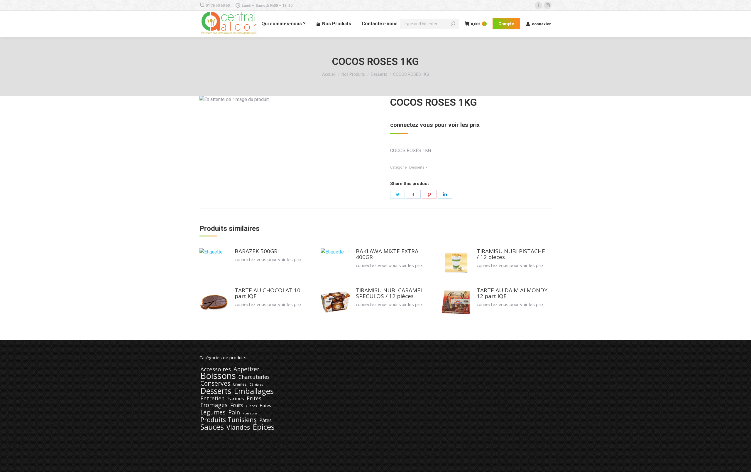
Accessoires (215, 369)
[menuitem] (283, 24)
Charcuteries (254, 377)
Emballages (254, 391)
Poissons (250, 413)
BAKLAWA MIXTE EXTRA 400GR (387, 254)
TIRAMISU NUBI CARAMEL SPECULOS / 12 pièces (389, 293)
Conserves (215, 383)
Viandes (238, 427)
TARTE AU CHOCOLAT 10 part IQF (267, 293)
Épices (264, 427)
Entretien (212, 398)
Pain (234, 412)
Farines (235, 399)
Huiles (265, 405)
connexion (542, 24)
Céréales (256, 384)
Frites (254, 398)
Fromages (214, 405)
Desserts (416, 167)
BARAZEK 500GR (256, 251)
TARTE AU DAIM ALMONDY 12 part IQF (512, 293)
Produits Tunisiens (228, 420)
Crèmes (240, 384)
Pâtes (265, 420)
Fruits (236, 405)
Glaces (251, 406)
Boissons (218, 376)
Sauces (212, 427)
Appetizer (246, 369)
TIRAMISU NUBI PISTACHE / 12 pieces (511, 254)
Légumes (213, 412)
